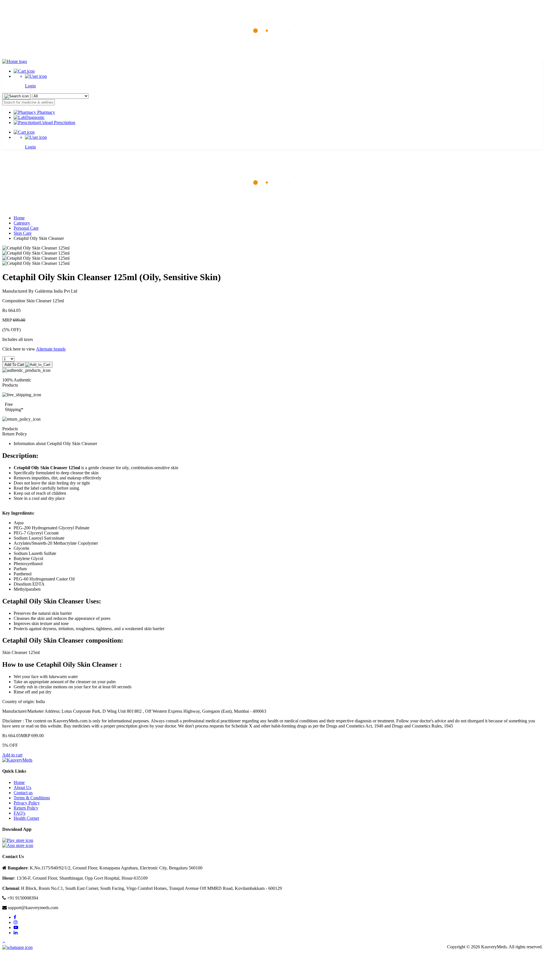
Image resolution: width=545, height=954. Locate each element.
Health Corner (26, 818)
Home (19, 217)
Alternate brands (51, 349)
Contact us (23, 792)
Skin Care (23, 233)
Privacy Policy (27, 802)
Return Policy (26, 808)
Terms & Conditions (32, 797)
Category (22, 223)
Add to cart (12, 754)
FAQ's (19, 813)
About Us (22, 787)
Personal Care (26, 228)
